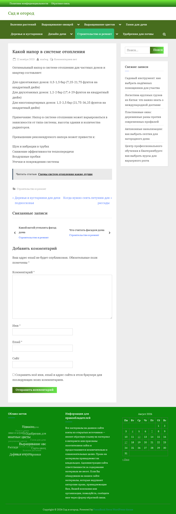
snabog (44, 59)
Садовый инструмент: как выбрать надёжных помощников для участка (143, 83)
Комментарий (23, 272)
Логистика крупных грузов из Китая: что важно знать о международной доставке (144, 100)
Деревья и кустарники (27, 34)
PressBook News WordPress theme (113, 509)
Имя (16, 326)
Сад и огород (21, 13)
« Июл (125, 459)
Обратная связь (60, 3)
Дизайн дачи (57, 34)
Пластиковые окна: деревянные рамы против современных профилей (143, 117)
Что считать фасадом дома (45, 230)
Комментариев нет (65, 59)
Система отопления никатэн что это (100, 230)
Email (17, 342)
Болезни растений (23, 24)
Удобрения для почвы (138, 34)
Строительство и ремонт (94, 34)
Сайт (15, 358)
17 (126, 442)
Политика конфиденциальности (29, 3)
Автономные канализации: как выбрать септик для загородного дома (144, 133)
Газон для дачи (136, 24)
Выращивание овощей (57, 24)
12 (139, 436)
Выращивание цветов (99, 24)
